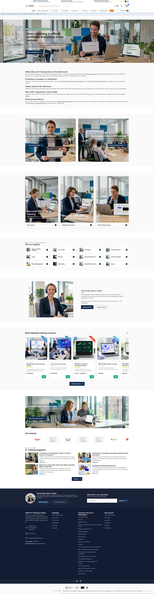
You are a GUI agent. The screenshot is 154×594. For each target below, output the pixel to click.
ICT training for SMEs (83, 565)
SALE (111, 10)
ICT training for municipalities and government (87, 552)
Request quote (103, 10)
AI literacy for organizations (85, 571)
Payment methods (83, 531)
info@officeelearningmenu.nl (36, 538)
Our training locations (60, 502)
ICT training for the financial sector (87, 556)
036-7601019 (32, 533)
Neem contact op (43, 502)
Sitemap (80, 544)
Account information (110, 515)
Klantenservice (87, 307)
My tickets (107, 520)
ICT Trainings (64, 10)
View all (76, 479)
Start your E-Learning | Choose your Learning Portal (90, 525)
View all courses (76, 383)
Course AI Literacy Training (58, 364)
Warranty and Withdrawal (84, 529)
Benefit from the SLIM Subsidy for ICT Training (88, 562)
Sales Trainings (82, 534)
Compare (107, 525)
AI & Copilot (55, 10)
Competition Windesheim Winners (104, 466)
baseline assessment (91, 74)
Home (33, 10)
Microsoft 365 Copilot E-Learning (107, 364)
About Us (80, 519)
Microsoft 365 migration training (86, 568)
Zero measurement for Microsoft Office (88, 549)
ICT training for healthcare (85, 559)
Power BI (90, 81)
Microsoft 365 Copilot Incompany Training (35, 364)
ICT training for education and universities (89, 547)
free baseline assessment (65, 101)
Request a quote (101, 307)
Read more (42, 462)
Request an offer (82, 522)
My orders (107, 517)
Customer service (82, 517)
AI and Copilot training (100, 81)
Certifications (74, 10)
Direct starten (43, 14)
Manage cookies (148, 591)
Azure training (79, 81)
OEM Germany (82, 573)
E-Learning (84, 10)
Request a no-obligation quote (37, 103)
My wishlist (107, 522)
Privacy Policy (82, 536)
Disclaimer (81, 539)
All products (108, 528)
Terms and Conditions (84, 541)
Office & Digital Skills (43, 10)
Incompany (93, 10)
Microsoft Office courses (67, 81)
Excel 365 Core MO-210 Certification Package (80, 364)
